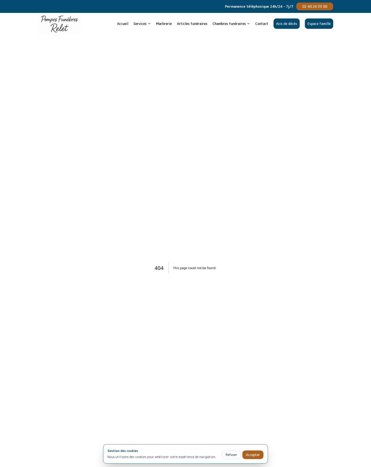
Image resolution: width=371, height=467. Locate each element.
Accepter (253, 454)
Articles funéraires (192, 23)
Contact (261, 23)
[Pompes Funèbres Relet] (59, 23)
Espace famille (319, 23)
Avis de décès (286, 23)
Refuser (231, 455)
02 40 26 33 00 (314, 6)
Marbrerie (164, 23)
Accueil (122, 23)
